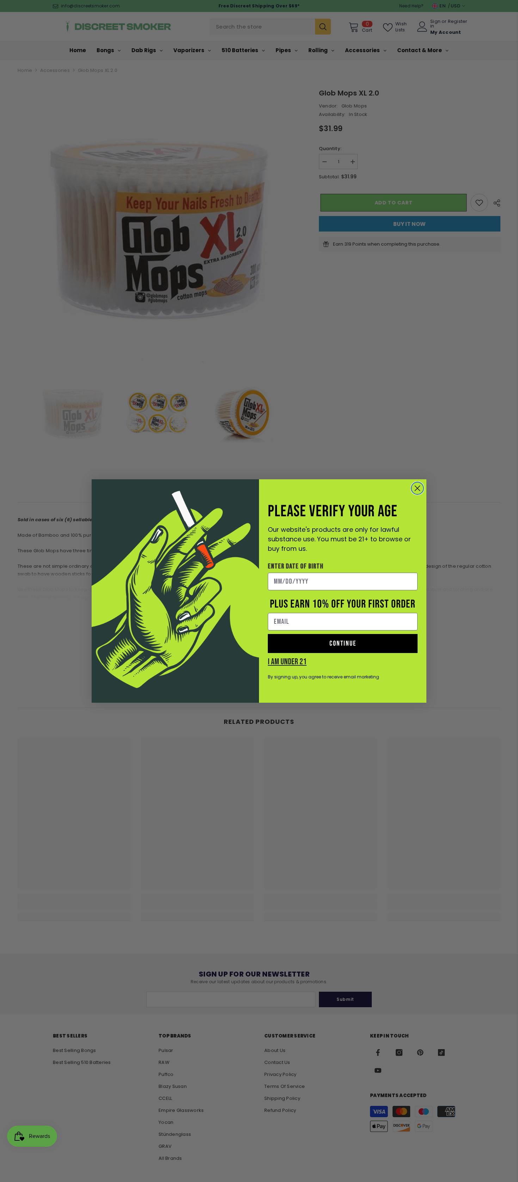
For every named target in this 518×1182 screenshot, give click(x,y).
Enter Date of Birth (295, 566)
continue (342, 643)
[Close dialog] (417, 488)
